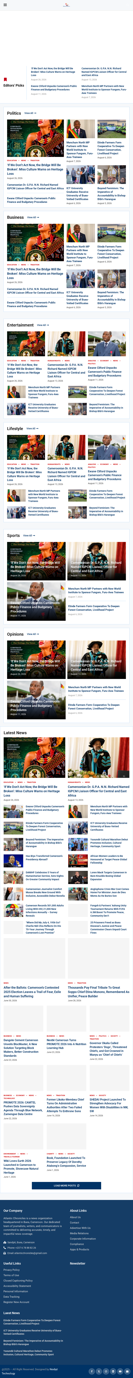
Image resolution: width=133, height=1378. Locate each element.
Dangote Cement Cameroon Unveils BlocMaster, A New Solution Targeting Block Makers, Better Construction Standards (21, 1048)
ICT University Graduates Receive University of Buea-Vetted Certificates (43, 408)
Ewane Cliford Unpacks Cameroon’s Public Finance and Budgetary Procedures (105, 371)
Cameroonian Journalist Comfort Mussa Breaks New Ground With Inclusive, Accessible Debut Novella (45, 892)
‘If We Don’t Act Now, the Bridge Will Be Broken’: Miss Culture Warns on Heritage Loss (53, 72)
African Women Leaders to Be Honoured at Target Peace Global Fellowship (108, 859)
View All (28, 113)
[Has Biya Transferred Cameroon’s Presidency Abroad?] (13, 860)
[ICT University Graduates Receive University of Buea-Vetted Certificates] (16, 409)
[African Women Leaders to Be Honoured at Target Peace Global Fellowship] (78, 860)
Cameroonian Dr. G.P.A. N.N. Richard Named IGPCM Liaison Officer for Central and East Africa (104, 72)
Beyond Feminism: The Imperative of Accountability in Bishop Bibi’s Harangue (106, 408)
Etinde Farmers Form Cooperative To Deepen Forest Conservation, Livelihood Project (107, 390)
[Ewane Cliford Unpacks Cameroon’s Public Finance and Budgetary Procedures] (13, 811)
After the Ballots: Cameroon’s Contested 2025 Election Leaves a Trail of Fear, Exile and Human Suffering (32, 992)
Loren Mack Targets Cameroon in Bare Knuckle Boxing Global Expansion (108, 876)
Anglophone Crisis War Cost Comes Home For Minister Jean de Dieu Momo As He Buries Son (109, 892)
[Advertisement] (66, 40)
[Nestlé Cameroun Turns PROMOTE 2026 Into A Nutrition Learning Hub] (66, 1030)
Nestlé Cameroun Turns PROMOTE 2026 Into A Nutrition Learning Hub (66, 1044)
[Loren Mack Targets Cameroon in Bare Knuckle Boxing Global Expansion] (78, 877)
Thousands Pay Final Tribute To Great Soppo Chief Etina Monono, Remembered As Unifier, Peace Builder (98, 992)
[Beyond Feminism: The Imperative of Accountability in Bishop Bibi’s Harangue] (77, 409)
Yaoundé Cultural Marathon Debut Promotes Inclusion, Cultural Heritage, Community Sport (109, 843)
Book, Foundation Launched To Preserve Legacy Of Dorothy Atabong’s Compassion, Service (66, 1161)
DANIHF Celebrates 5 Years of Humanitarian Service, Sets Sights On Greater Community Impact (45, 876)
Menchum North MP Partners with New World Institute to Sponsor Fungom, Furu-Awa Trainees (104, 89)
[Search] (127, 5)
